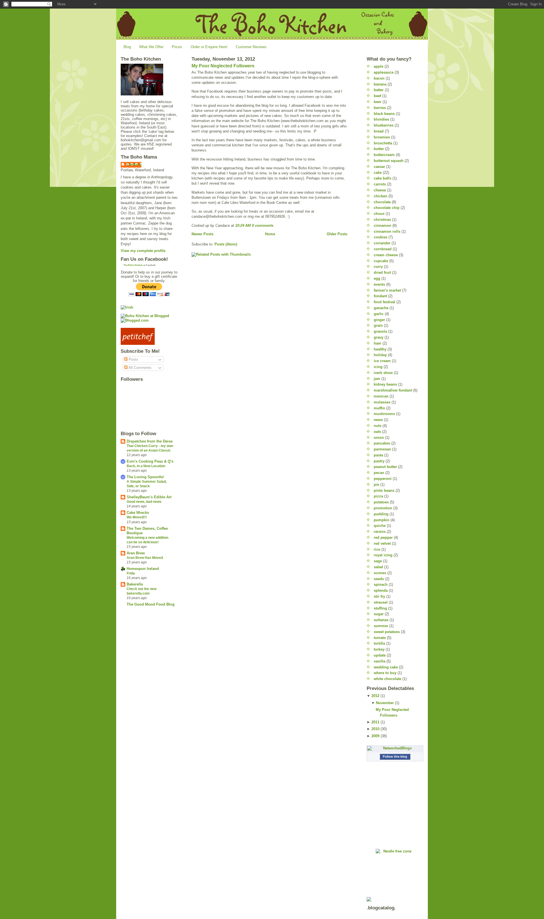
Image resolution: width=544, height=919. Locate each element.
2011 (375, 722)
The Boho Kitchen (133, 265)
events (379, 284)
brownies (382, 137)
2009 (375, 736)
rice (377, 549)
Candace (133, 164)
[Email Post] (275, 225)
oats (377, 431)
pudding (381, 514)
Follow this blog (395, 756)
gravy (378, 337)
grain (378, 325)
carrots (380, 184)
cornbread (383, 249)
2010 (375, 729)
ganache (381, 308)
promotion (383, 508)
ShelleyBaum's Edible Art (149, 497)
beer (377, 102)
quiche (380, 525)
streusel (381, 602)
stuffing (380, 608)
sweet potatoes (387, 632)
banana (380, 84)
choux (379, 213)
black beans (384, 114)
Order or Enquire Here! (209, 47)
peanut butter (385, 467)
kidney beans (385, 384)
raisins (380, 531)
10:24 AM (243, 225)
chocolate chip (387, 208)
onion (379, 437)
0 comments (262, 225)
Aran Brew (136, 553)
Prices (177, 47)
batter (379, 90)
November (385, 703)
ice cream (382, 361)
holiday (380, 355)
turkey (379, 649)
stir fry (379, 596)
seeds (379, 579)
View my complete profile (143, 251)
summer (381, 626)
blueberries (384, 125)
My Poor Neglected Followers (223, 65)
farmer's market (387, 290)
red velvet (382, 543)
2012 (375, 696)
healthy (380, 349)
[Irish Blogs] (149, 307)
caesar (379, 166)
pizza (378, 496)
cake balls (382, 178)
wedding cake (386, 667)
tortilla (379, 643)
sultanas (381, 620)
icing (378, 367)
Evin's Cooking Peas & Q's (150, 461)
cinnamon (382, 225)
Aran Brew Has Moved (145, 558)
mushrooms (384, 414)
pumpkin (381, 520)
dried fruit (382, 272)
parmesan (382, 449)
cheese (380, 190)
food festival (384, 302)
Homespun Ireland (143, 569)
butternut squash (388, 161)
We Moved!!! (137, 517)
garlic (379, 314)
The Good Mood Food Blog (151, 604)
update (380, 655)
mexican (381, 396)
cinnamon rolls (387, 231)
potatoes (381, 502)
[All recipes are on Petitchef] (149, 336)
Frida (131, 573)
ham (377, 343)
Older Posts (337, 234)
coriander (382, 243)
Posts (133, 359)
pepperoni (383, 478)
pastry (379, 461)
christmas (382, 219)
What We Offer (151, 47)
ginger (379, 320)
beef (377, 96)
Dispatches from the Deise (150, 441)
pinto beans (384, 490)
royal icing (383, 555)
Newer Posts (202, 234)
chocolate (382, 202)
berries (380, 108)
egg (377, 278)
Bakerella (135, 584)
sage (378, 561)
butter (379, 149)
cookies (380, 237)
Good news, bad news (144, 502)
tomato (380, 638)
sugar (379, 614)
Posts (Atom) (225, 244)
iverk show (383, 373)
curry (378, 266)
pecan (379, 473)
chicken (380, 196)
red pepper (383, 537)
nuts (377, 426)
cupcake (381, 261)
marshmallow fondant (393, 390)
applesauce (384, 72)
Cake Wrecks (138, 512)
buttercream (384, 155)
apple (378, 66)
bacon (379, 78)
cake (378, 172)
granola (380, 331)
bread (379, 131)
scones (380, 573)
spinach (381, 584)
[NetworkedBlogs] (395, 748)
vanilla (379, 661)
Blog (127, 47)
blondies (381, 119)
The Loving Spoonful (145, 477)
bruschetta (383, 143)
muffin (379, 408)
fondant (380, 296)
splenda (381, 590)
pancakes (382, 443)
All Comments (140, 368)
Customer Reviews (251, 47)
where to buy (385, 673)
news (378, 420)
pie (376, 484)
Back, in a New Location (146, 466)
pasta (378, 455)
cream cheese (386, 255)
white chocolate (387, 679)
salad (378, 567)
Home (270, 234)
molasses (382, 402)
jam (377, 379)
